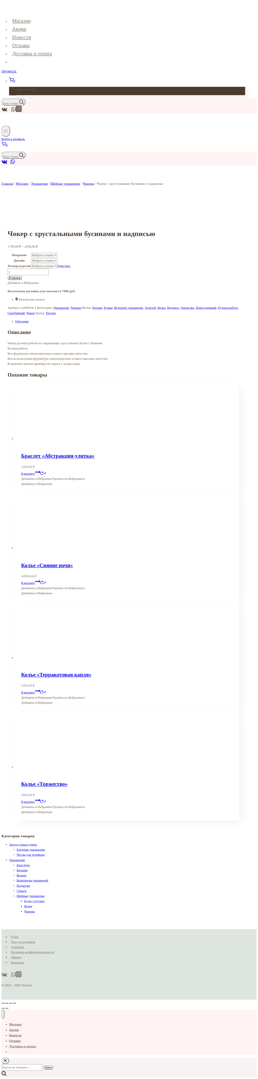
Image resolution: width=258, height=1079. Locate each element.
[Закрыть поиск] (5, 1061)
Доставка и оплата (32, 53)
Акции (19, 29)
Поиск (48, 1067)
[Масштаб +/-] (3, 1003)
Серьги (21, 891)
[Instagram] (19, 111)
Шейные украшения (30, 896)
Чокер (30, 313)
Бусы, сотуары (34, 901)
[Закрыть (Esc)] (14, 1003)
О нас (15, 937)
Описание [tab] (22, 321)
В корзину (14, 278)
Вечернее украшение (128, 308)
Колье (162, 308)
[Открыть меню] (6, 131)
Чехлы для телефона (31, 855)
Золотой (150, 308)
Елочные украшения (31, 849)
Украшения (61, 308)
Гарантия (17, 947)
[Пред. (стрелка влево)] (3, 1008)
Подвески (23, 886)
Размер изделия (19, 266)
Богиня (97, 308)
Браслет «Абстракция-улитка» (57, 456)
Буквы (108, 308)
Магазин (21, 21)
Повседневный (206, 308)
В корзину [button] (28, 473)
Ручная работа (228, 308)
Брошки (22, 870)
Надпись (173, 308)
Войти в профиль (13, 139)
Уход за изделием (23, 942)
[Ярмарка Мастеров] (8, 163)
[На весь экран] (6, 1003)
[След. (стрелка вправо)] (6, 1008)
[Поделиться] (10, 1003)
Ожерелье (187, 308)
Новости (21, 37)
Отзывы (20, 45)
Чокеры (75, 308)
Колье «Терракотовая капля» (56, 674)
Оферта (16, 957)
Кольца (21, 875)
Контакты (17, 962)
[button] (53, 479)
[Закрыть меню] (3, 1014)
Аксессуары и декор (23, 844)
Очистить (63, 266)
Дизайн (19, 260)
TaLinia (51, 313)
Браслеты (23, 865)
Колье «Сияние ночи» (47, 565)
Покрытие (19, 255)
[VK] (4, 163)
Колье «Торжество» (44, 784)
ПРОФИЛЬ (9, 71)
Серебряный (16, 313)
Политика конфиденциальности (32, 952)
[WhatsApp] (12, 163)
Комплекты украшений (32, 880)
